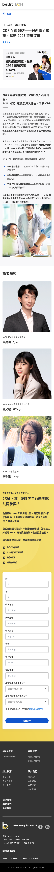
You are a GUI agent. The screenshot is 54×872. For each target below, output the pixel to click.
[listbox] (27, 688)
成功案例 (7, 799)
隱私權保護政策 (36, 709)
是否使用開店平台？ (15, 682)
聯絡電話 (10, 669)
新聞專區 (7, 807)
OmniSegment (9, 756)
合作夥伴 (32, 781)
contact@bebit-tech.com (19, 839)
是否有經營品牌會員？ (16, 695)
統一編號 (10, 617)
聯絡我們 (7, 803)
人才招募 (32, 789)
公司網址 (10, 630)
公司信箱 (10, 656)
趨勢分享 (7, 777)
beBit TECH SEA (29, 858)
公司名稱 (10, 604)
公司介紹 (32, 777)
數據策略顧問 (34, 760)
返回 (9, 13)
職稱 (8, 643)
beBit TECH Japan (10, 858)
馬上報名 (7, 42)
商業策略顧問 (34, 756)
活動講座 (7, 785)
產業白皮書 (8, 781)
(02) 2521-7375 (14, 836)
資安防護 (32, 785)
